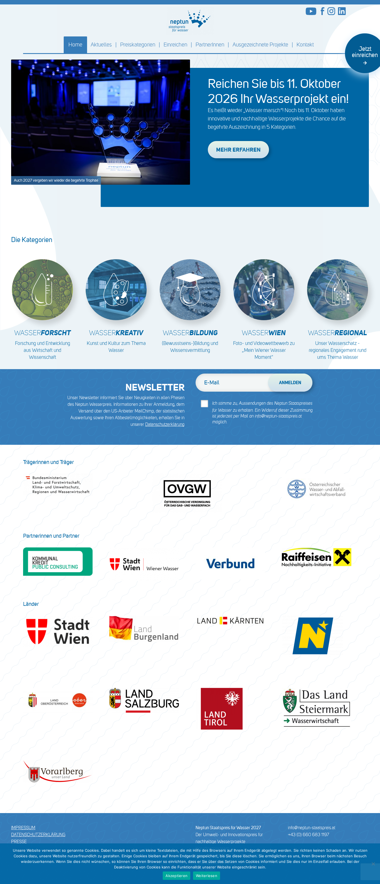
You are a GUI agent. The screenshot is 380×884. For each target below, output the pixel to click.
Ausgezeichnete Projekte (260, 44)
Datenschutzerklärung (164, 424)
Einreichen (175, 44)
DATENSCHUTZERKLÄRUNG (38, 834)
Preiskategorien (137, 44)
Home (75, 44)
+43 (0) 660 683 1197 (308, 834)
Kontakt (305, 44)
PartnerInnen (210, 44)
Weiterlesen (206, 875)
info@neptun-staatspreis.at (311, 827)
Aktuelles (101, 44)
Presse (19, 841)
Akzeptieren (176, 875)
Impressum (23, 827)
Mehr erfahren (238, 149)
